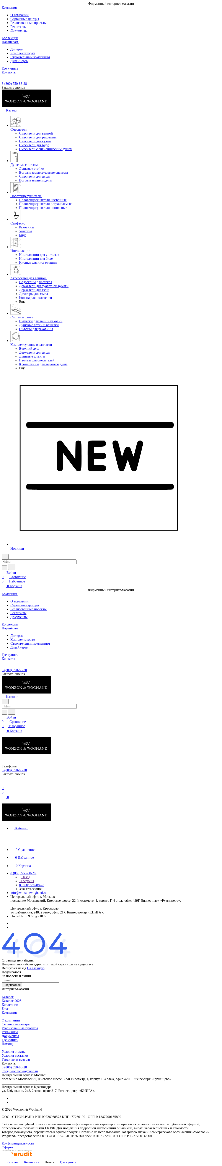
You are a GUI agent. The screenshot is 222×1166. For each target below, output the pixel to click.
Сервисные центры (24, 19)
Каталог (8, 997)
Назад (25, 877)
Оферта (7, 1147)
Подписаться (12, 984)
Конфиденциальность (18, 1143)
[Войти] (4, 783)
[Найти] (11, 567)
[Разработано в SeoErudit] (17, 1157)
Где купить (10, 1040)
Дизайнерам (19, 61)
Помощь (8, 1044)
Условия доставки (15, 1055)
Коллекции (10, 1004)
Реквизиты (18, 26)
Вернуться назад (14, 968)
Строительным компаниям (30, 57)
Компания (9, 1012)
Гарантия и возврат (16, 1059)
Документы (19, 30)
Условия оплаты (14, 1051)
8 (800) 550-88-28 (14, 83)
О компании (19, 15)
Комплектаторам (22, 53)
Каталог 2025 (11, 1001)
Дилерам (16, 49)
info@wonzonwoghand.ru (28, 893)
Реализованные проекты (28, 23)
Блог (5, 1008)
